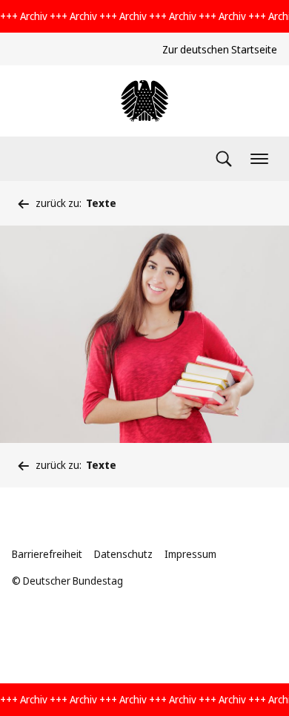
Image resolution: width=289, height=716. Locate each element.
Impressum (190, 554)
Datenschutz (123, 554)
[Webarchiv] (144, 101)
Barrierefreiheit (47, 554)
